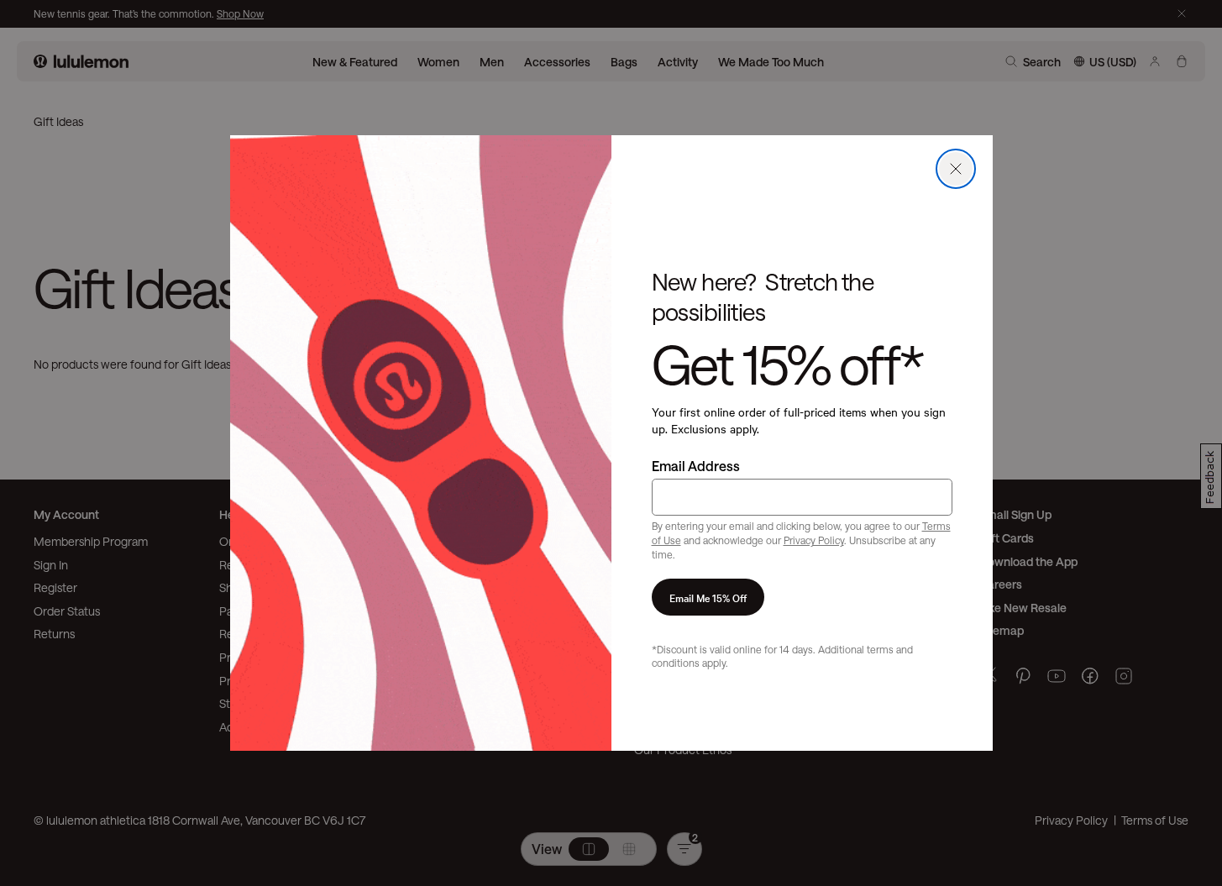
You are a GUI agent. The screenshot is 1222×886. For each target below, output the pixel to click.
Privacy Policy (814, 540)
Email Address (696, 466)
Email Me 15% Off (708, 597)
